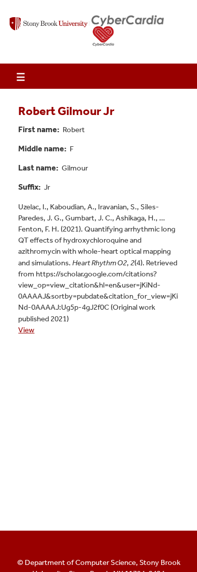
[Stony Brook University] (50, 31)
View (26, 329)
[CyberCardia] (127, 30)
